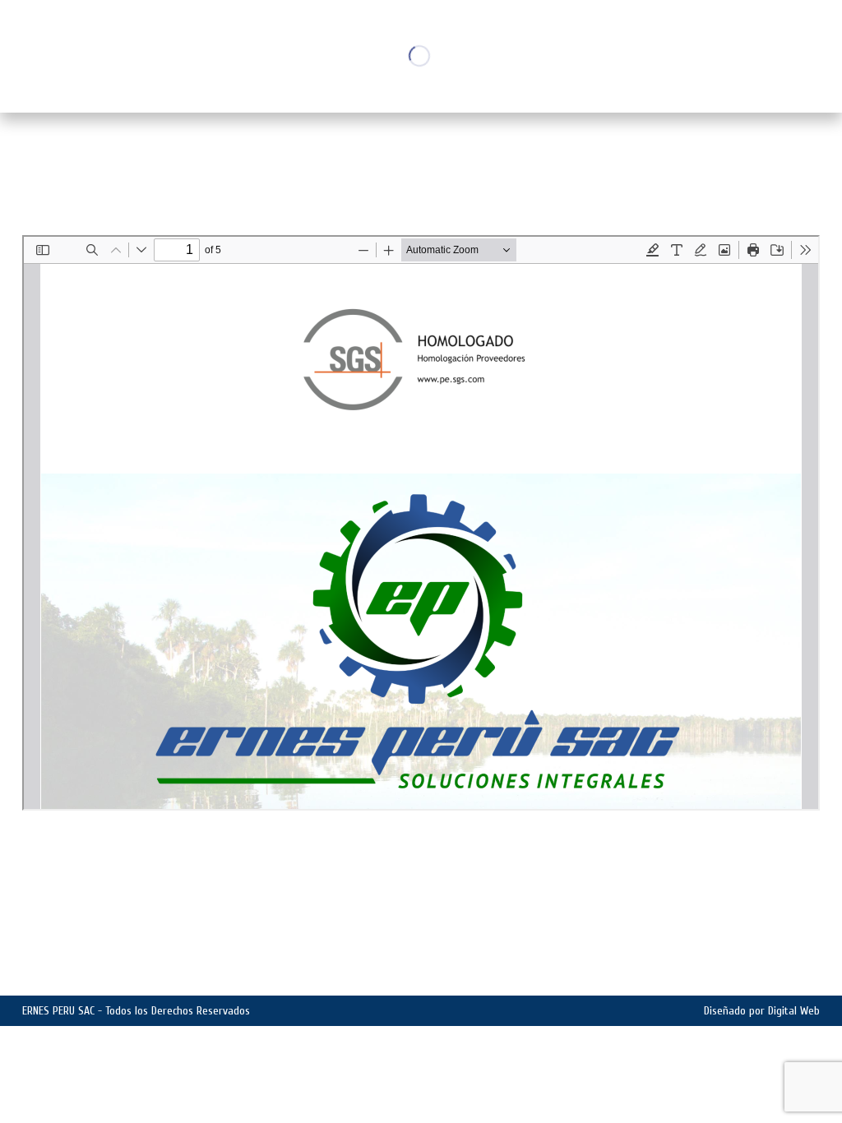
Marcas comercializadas (752, 955)
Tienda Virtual (780, 938)
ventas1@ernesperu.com (113, 973)
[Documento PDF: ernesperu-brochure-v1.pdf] (421, 523)
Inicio (725, 152)
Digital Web (794, 1011)
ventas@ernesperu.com (256, 973)
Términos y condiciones (754, 973)
